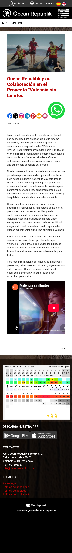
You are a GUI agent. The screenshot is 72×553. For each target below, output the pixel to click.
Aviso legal (9, 483)
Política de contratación (17, 494)
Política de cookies (14, 490)
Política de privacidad (16, 487)
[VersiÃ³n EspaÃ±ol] (58, 4)
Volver (62, 348)
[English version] (64, 4)
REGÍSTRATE (20, 3)
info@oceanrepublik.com (18, 468)
